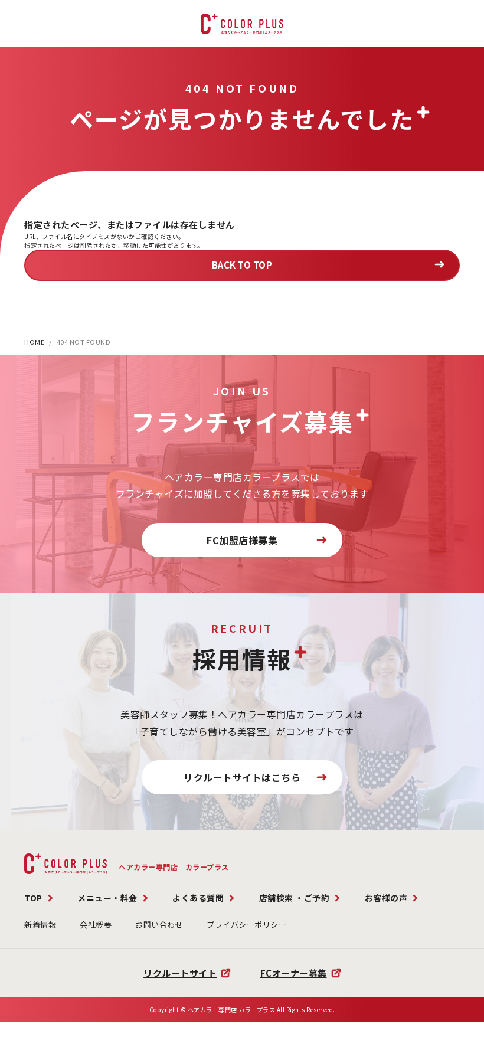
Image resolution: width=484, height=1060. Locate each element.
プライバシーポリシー (246, 924)
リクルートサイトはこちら (242, 777)
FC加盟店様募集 (242, 540)
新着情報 (40, 924)
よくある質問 (198, 898)
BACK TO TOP (242, 265)
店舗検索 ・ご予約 (294, 898)
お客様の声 (386, 898)
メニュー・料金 (107, 898)
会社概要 (96, 924)
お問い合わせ (159, 924)
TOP (33, 898)
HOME (34, 341)
